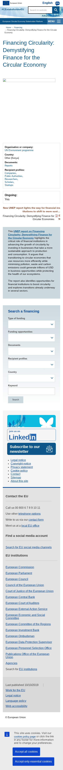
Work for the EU (15, 690)
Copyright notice (21, 463)
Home (8, 27)
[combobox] (31, 324)
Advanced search (50, 16)
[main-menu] (59, 21)
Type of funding (16, 318)
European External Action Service (26, 609)
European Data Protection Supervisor (29, 642)
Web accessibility (16, 706)
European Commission (20, 567)
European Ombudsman (20, 636)
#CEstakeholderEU (13, 9)
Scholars (9, 182)
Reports (9, 165)
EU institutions (28, 669)
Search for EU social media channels (29, 547)
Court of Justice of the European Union (30, 591)
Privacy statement (22, 467)
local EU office (30, 525)
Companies (10, 173)
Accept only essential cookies (33, 761)
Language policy (16, 700)
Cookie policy (19, 470)
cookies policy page (25, 736)
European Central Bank (20, 597)
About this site (19, 481)
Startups (9, 185)
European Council (17, 579)
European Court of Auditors (22, 603)
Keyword (13, 385)
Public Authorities (13, 176)
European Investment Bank (22, 630)
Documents (14, 345)
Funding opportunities (20, 331)
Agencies (11, 663)
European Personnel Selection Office (29, 648)
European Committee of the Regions (28, 624)
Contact (15, 473)
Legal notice (18, 460)
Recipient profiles (17, 358)
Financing (18, 27)
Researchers (11, 179)
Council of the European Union (25, 585)
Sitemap (16, 477)
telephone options (29, 513)
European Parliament (19, 573)
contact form (36, 519)
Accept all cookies (26, 751)
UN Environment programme (19, 150)
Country (12, 372)
